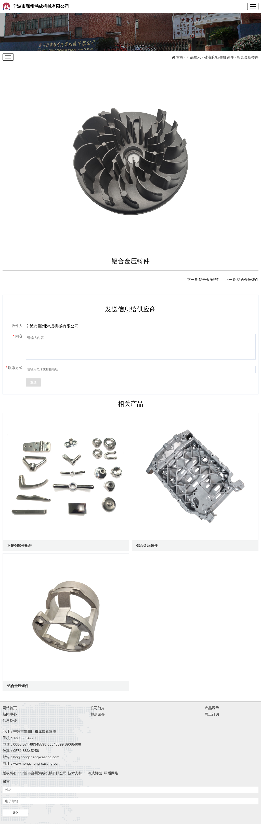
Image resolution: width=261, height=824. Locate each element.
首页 (179, 57)
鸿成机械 (96, 773)
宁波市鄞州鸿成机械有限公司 (41, 6)
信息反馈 (10, 721)
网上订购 (212, 714)
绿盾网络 (112, 773)
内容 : (18, 336)
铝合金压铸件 (247, 280)
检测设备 (97, 714)
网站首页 (10, 708)
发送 (33, 382)
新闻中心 (10, 714)
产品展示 (194, 57)
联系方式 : (15, 368)
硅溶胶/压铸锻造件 (219, 57)
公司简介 (97, 708)
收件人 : (18, 326)
